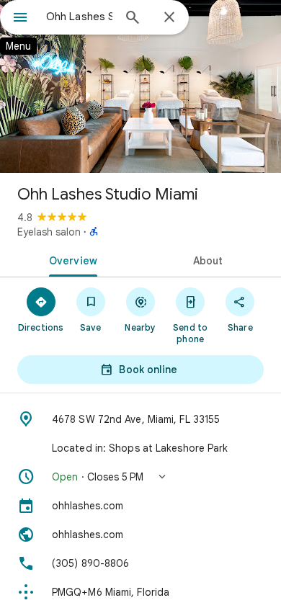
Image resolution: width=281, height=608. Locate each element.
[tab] (70, 259)
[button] (140, 476)
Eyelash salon (49, 231)
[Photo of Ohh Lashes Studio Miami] (140, 86)
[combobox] (79, 16)
